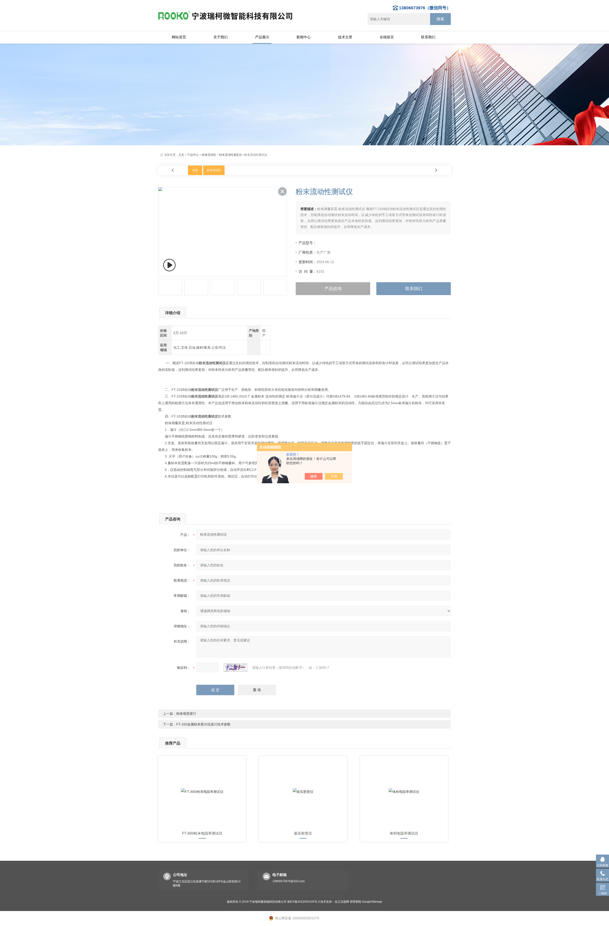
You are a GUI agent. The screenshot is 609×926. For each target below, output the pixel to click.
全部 (195, 170)
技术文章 (345, 37)
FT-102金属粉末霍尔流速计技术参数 (203, 724)
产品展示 (262, 37)
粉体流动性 (209, 154)
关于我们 (220, 37)
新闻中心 (303, 37)
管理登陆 (355, 901)
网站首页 (179, 37)
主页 (181, 154)
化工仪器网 (342, 901)
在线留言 (387, 37)
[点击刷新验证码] (235, 668)
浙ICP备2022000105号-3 (303, 901)
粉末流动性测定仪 (230, 154)
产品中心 (193, 154)
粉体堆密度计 (186, 713)
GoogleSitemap (372, 901)
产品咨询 (333, 288)
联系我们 (428, 37)
